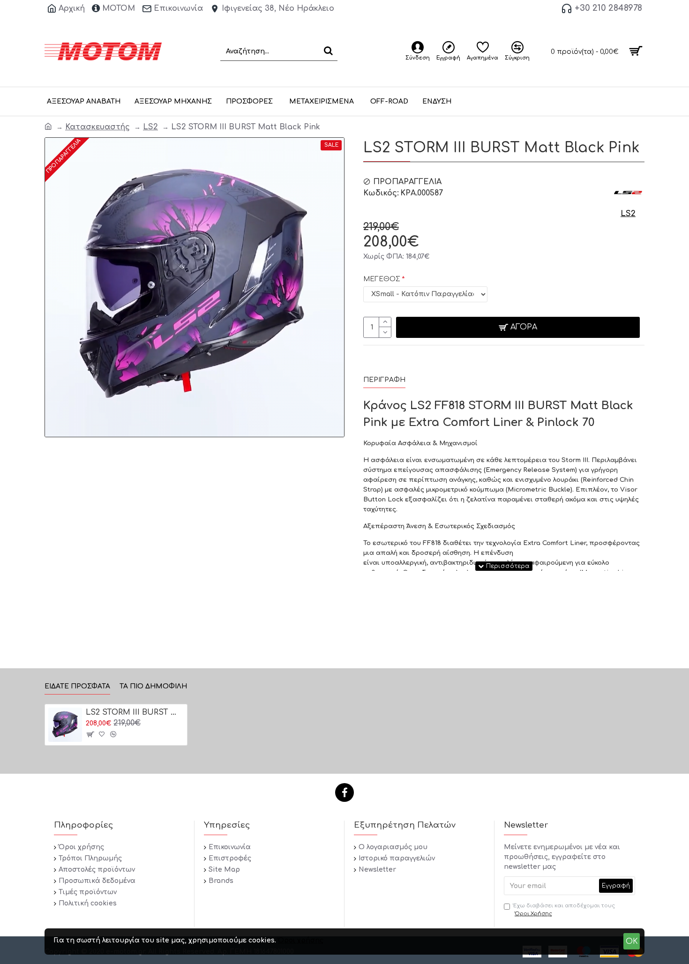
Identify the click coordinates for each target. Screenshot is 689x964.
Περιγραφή (384, 379)
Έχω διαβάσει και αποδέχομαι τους (564, 910)
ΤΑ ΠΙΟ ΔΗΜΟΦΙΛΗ (153, 686)
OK (632, 941)
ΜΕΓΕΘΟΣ (381, 279)
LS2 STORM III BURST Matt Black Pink (135, 712)
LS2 (150, 127)
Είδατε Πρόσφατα (77, 686)
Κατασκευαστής (97, 127)
